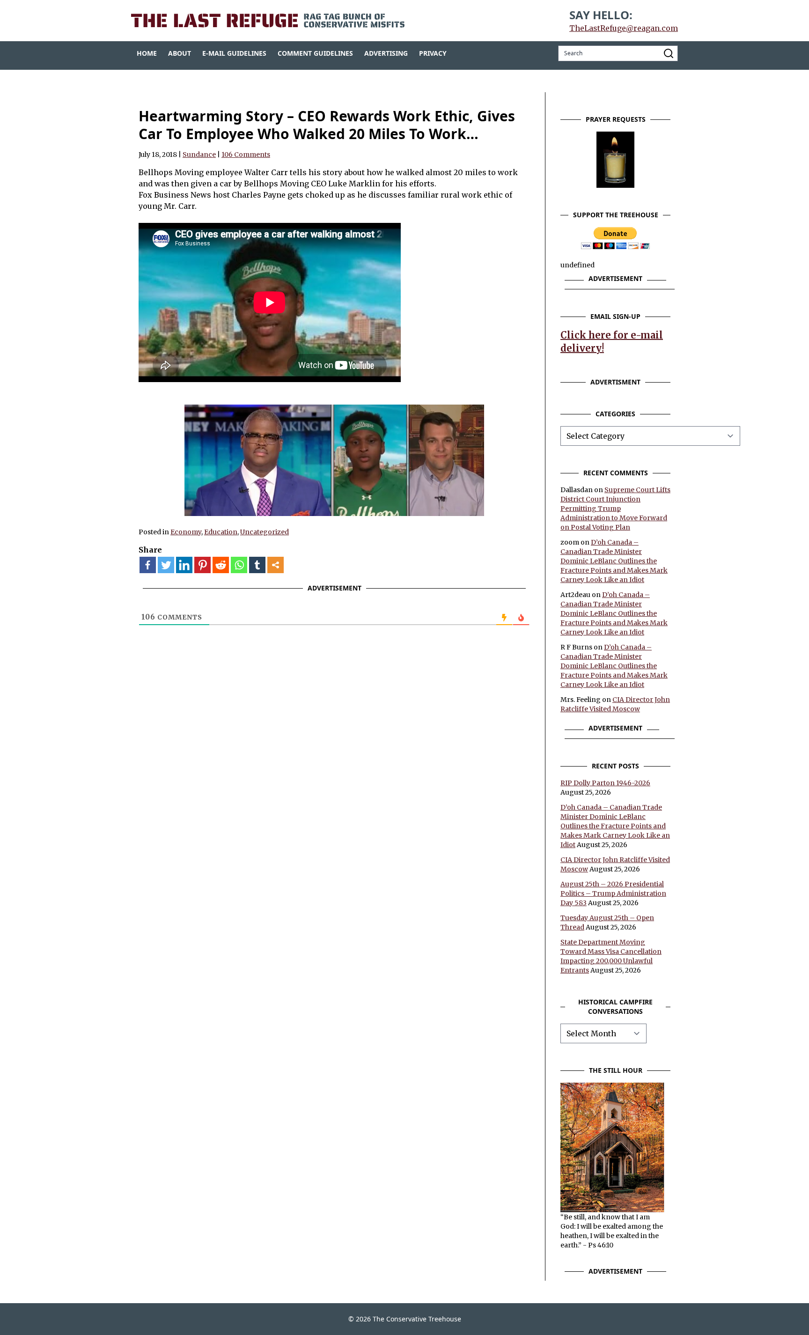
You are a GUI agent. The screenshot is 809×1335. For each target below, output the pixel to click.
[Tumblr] (257, 565)
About (179, 53)
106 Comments (245, 154)
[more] (275, 565)
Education (220, 532)
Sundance (199, 154)
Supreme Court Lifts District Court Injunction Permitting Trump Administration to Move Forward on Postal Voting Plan (615, 508)
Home (147, 53)
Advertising (386, 53)
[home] (267, 21)
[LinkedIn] (184, 565)
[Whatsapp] (239, 565)
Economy (185, 532)
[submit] (668, 53)
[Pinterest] (202, 565)
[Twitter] (166, 565)
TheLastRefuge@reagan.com (623, 28)
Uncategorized (264, 532)
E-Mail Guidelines (234, 53)
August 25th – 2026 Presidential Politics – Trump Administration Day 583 (613, 893)
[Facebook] (148, 565)
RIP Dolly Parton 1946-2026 (605, 783)
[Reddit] (221, 565)
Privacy (433, 53)
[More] (275, 565)
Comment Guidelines (315, 53)
